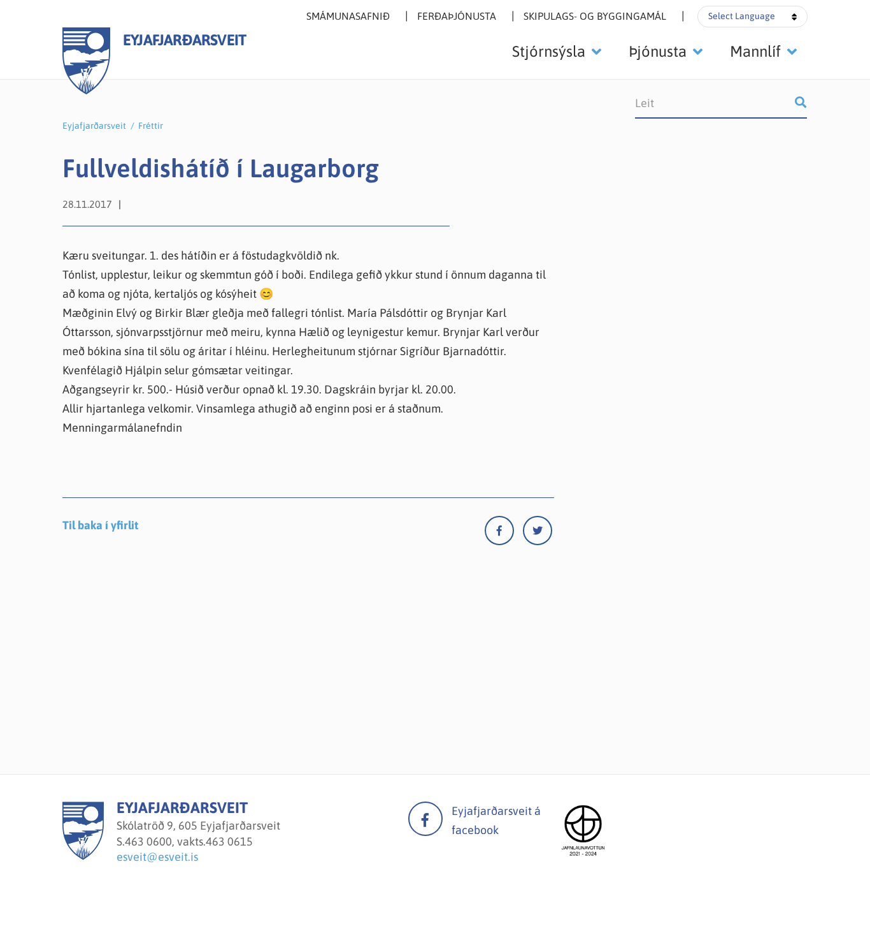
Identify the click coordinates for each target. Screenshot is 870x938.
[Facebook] (504, 533)
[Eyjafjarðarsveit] (83, 856)
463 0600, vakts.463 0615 (189, 841)
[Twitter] (537, 533)
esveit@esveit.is (157, 856)
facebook (425, 819)
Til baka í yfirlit (100, 525)
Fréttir (150, 126)
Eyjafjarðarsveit (94, 126)
